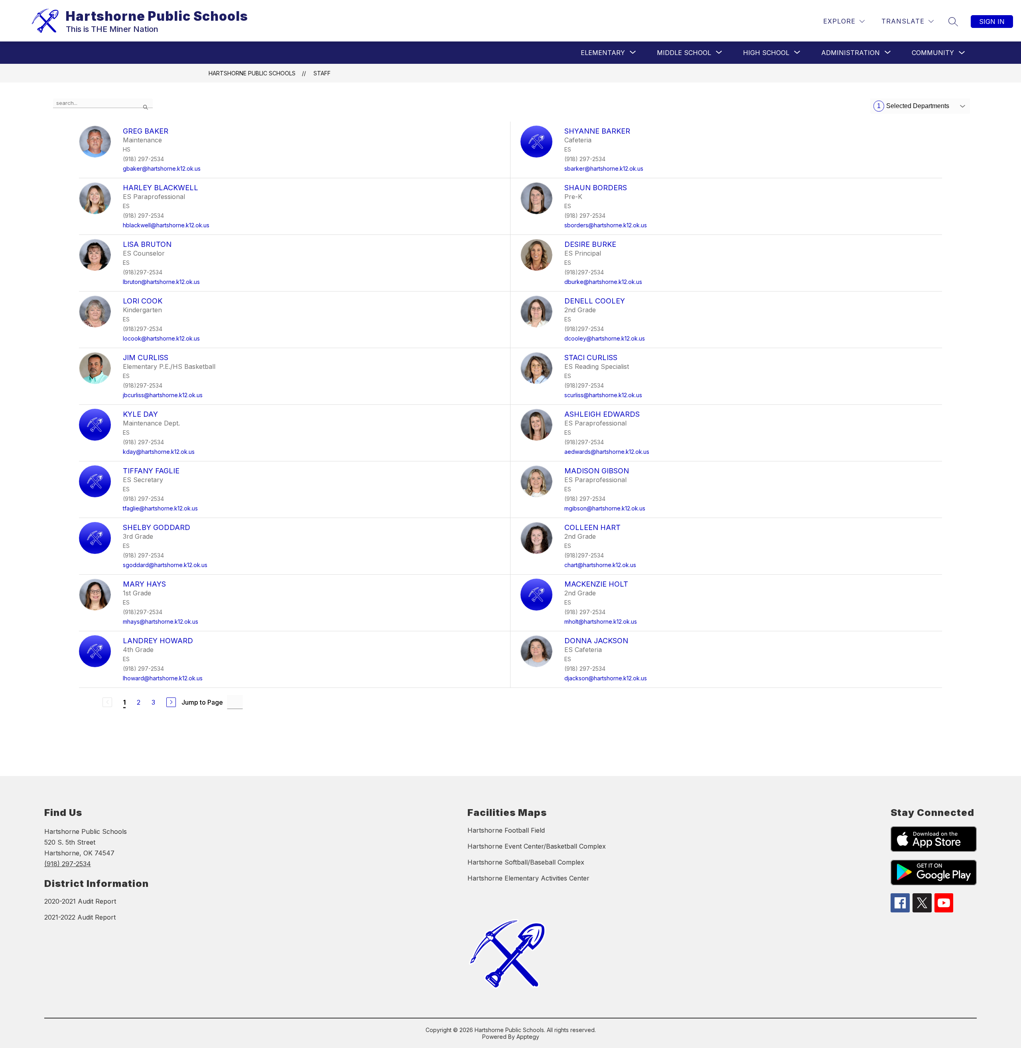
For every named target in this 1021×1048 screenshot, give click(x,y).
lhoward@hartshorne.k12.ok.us (163, 678)
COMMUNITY (933, 53)
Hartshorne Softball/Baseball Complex (525, 862)
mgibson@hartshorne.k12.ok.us (604, 508)
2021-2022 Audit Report (80, 917)
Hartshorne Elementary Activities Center (528, 878)
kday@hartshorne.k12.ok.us (159, 451)
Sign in (992, 22)
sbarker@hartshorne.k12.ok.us (603, 168)
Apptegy (527, 1036)
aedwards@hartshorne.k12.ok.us (606, 451)
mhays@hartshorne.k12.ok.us (160, 621)
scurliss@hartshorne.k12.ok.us (603, 395)
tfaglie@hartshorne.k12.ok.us (160, 508)
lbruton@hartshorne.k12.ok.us (161, 281)
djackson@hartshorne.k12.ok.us (605, 678)
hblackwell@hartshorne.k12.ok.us (166, 225)
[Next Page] (171, 702)
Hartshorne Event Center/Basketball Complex (536, 846)
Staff (322, 73)
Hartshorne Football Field (506, 830)
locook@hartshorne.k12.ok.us (161, 338)
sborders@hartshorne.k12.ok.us (605, 225)
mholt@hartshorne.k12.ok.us (600, 621)
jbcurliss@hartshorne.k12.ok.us (163, 395)
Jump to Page (202, 702)
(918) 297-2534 (67, 864)
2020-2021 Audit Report (80, 901)
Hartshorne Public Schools (252, 73)
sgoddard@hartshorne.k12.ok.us (165, 564)
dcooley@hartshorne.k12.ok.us (604, 338)
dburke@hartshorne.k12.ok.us (603, 281)
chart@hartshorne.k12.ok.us (600, 564)
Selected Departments (913, 105)
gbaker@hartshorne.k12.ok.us (162, 168)
